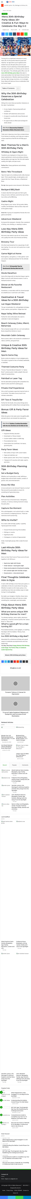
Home (4, 10)
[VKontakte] (21, 661)
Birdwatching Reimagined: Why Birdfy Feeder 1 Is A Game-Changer (21, 738)
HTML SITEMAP (18, 1190)
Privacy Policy (9, 1190)
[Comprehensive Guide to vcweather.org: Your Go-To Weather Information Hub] (5, 1117)
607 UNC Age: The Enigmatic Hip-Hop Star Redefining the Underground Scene (19, 1109)
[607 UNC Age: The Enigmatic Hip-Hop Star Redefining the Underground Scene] (5, 1110)
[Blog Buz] (10, 2)
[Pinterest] (15, 661)
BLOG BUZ (25, 1185)
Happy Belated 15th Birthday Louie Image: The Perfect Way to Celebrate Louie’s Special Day (15, 647)
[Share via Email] (24, 661)
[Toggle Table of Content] (17, 88)
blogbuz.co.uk (6, 29)
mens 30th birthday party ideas (10, 73)
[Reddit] (18, 661)
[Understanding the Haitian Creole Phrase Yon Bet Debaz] (5, 1103)
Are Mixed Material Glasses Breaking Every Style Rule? (6, 746)
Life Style (9, 10)
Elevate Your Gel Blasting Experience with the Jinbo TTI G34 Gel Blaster (8, 738)
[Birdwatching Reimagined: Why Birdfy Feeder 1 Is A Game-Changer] (23, 730)
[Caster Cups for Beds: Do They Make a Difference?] (23, 748)
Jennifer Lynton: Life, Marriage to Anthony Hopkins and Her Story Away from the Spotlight (8, 1077)
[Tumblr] (11, 661)
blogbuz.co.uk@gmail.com (11, 1178)
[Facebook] (2, 661)
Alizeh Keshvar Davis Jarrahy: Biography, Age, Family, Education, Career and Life (20, 771)
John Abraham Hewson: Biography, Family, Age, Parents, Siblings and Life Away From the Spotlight (23, 1077)
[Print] (27, 661)
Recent (5, 765)
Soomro (19, 1187)
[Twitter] (5, 661)
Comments (25, 765)
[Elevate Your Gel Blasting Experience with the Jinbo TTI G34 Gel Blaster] (8, 730)
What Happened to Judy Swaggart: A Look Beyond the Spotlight (20, 1094)
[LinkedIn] (8, 661)
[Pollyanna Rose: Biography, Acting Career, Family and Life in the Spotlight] (6, 780)
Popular (14, 765)
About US (15, 1193)
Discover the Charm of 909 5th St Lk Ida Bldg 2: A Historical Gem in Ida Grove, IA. (20, 1124)
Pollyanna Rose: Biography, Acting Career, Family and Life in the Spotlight (20, 779)
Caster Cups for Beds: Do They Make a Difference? (22, 755)
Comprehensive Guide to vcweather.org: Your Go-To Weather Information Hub (19, 1116)
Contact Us (26, 1190)
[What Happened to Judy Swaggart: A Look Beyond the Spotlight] (5, 1095)
